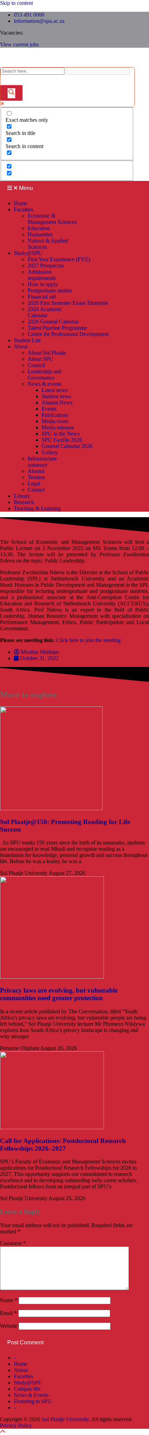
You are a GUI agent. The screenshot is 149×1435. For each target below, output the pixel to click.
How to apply (43, 284)
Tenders (36, 477)
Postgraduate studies (50, 290)
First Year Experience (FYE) (59, 259)
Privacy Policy (16, 1425)
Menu (25, 188)
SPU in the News (61, 434)
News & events (44, 384)
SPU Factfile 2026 (62, 440)
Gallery (50, 452)
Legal (34, 483)
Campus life (27, 1389)
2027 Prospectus (46, 265)
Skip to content (16, 3)
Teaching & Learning (37, 508)
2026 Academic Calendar (45, 312)
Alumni (36, 471)
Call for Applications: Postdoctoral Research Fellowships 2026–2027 (63, 1144)
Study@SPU (28, 253)
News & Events (31, 1395)
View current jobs (19, 44)
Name (8, 1300)
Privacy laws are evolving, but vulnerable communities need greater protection (58, 994)
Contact (36, 490)
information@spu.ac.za (39, 21)
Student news (56, 396)
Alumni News (57, 402)
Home (20, 203)
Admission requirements (42, 275)
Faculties (23, 209)
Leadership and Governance (44, 374)
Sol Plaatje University (65, 1419)
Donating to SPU (33, 1401)
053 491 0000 (29, 15)
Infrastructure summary (42, 462)
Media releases (58, 427)
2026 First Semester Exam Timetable (68, 303)
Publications (55, 415)
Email (8, 1313)
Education (39, 228)
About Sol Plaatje (47, 353)
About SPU (40, 359)
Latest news (55, 390)
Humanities (40, 234)
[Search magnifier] (11, 93)
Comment (13, 1243)
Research (24, 502)
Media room (55, 421)
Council (36, 365)
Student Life (27, 340)
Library (22, 496)
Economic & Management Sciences (52, 219)
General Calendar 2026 (67, 446)
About (21, 346)
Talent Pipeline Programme (57, 328)
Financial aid (42, 297)
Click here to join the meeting (88, 640)
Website (8, 1326)
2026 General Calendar (53, 322)
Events (49, 409)
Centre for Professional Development (68, 334)
